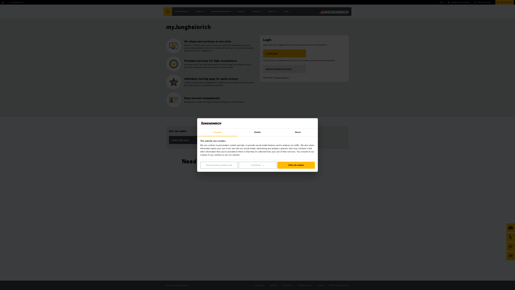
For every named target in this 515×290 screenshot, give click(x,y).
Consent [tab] (217, 132)
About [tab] (298, 132)
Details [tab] (257, 132)
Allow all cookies (296, 165)
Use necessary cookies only (219, 165)
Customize (256, 165)
